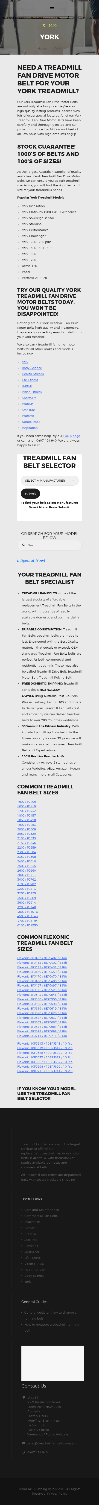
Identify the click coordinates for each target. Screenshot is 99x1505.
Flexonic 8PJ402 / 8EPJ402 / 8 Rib (42, 958)
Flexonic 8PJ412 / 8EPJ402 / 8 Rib (42, 962)
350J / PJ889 (26, 898)
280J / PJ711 (26, 875)
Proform (28, 416)
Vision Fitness (32, 392)
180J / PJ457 (26, 815)
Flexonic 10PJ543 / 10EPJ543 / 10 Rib (45, 1043)
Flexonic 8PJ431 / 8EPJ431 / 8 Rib (42, 967)
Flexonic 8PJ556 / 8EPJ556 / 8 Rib (42, 999)
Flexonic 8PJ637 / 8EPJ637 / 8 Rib (42, 1017)
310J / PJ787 (26, 884)
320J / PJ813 (26, 888)
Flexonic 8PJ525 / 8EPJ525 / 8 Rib (42, 990)
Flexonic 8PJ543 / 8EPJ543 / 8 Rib (42, 994)
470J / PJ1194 (27, 920)
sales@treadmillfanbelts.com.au (51, 1443)
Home (42, 48)
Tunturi (27, 386)
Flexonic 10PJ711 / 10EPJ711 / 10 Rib (45, 1071)
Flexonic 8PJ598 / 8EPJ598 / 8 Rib (42, 1004)
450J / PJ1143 (27, 916)
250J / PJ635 (26, 866)
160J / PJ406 (26, 801)
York (25, 362)
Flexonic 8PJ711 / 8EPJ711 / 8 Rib (42, 1036)
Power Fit (31, 1245)
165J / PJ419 (26, 806)
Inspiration (30, 428)
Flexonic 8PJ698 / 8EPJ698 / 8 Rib (42, 1031)
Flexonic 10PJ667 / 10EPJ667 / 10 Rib (45, 1062)
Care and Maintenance (41, 1210)
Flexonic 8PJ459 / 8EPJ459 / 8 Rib (42, 972)
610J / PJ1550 (27, 925)
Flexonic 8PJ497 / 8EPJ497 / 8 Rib (42, 985)
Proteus (27, 404)
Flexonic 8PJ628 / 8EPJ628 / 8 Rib (42, 1013)
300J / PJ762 (26, 879)
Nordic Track (31, 422)
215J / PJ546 (26, 843)
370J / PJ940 (26, 907)
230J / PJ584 (26, 852)
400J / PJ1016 (27, 912)
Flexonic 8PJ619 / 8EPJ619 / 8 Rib (42, 1008)
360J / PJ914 (26, 902)
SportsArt (29, 398)
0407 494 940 (37, 1452)
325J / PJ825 (26, 893)
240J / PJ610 (26, 861)
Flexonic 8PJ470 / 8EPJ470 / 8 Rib (42, 976)
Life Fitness (30, 380)
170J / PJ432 (26, 811)
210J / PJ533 (26, 838)
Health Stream (33, 374)
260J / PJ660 (26, 870)
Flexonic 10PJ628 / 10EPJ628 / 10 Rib (45, 1052)
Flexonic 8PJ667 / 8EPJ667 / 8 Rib (42, 1022)
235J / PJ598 (26, 856)
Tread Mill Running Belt (36, 1489)
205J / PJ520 (26, 833)
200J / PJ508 (26, 829)
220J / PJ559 (26, 847)
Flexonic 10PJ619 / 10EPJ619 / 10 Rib (45, 1048)
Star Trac (28, 410)
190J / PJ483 (26, 824)
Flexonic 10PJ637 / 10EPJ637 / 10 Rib (45, 1057)
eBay (50, 768)
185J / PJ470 (26, 820)
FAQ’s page (71, 436)
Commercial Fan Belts (41, 1216)
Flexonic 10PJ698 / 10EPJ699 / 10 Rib (45, 1066)
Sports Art (31, 1251)
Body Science (32, 368)
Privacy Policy (57, 1493)
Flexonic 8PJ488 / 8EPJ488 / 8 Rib (42, 981)
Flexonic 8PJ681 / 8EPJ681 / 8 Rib (42, 1026)
